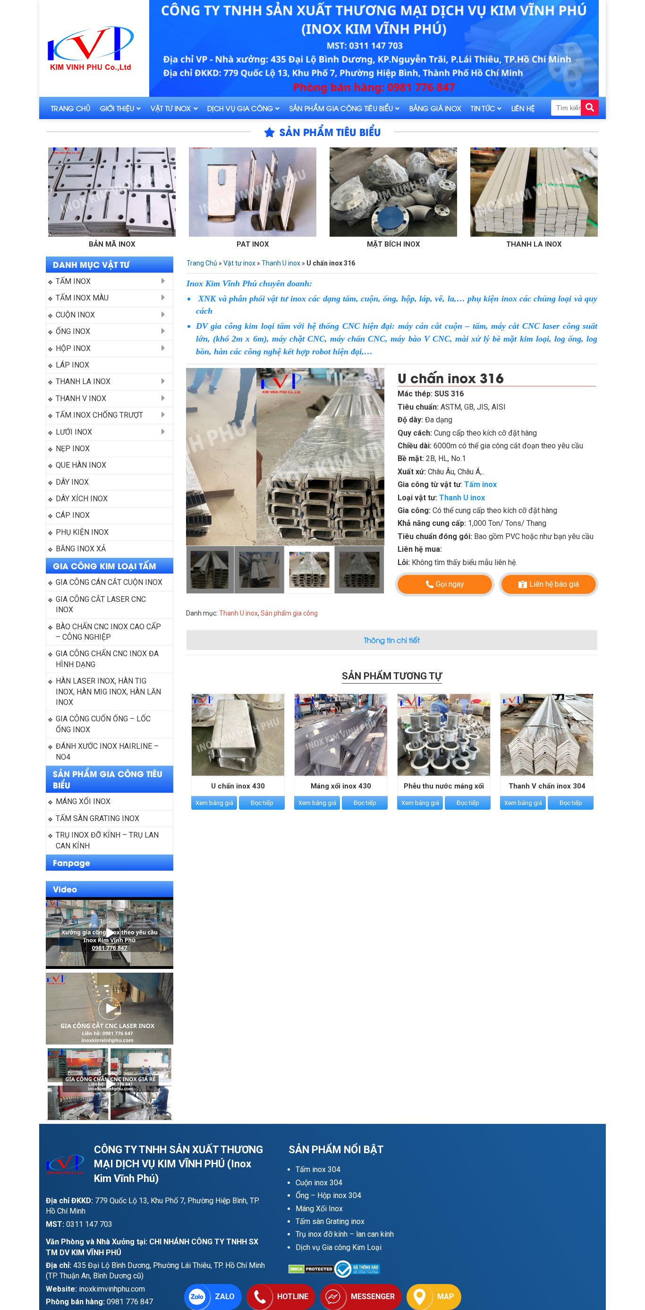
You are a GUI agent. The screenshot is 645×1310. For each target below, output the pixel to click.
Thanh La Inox (83, 381)
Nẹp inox (73, 448)
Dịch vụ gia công (240, 107)
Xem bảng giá (214, 802)
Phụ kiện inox (82, 532)
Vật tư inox (171, 107)
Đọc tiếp (262, 802)
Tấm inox (73, 281)
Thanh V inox (81, 398)
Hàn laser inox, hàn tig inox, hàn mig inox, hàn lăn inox (109, 691)
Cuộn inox (75, 314)
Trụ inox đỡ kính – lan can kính (345, 1234)
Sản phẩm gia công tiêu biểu (341, 107)
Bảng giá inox (435, 107)
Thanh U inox (281, 263)
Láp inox (72, 364)
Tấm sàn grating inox (97, 818)
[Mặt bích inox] (327, 192)
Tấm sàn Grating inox (330, 1221)
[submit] (590, 108)
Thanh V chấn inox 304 (547, 786)
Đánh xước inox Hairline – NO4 (108, 751)
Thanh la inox (468, 244)
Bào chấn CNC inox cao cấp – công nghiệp (109, 632)
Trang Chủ (71, 107)
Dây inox (72, 482)
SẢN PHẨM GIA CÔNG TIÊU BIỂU (107, 779)
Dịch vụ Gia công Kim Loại (339, 1247)
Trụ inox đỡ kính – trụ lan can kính (108, 840)
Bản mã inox (46, 244)
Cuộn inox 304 (319, 1182)
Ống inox (73, 331)
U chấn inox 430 (238, 786)
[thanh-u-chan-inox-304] (285, 457)
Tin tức (483, 107)
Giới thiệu (117, 107)
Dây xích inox (82, 498)
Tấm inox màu (82, 297)
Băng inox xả (81, 548)
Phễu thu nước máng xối (444, 786)
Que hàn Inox (81, 465)
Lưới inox (74, 432)
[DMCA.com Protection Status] (311, 1269)
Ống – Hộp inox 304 (328, 1195)
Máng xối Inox (83, 801)
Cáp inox (73, 515)
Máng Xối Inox (319, 1208)
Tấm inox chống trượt (99, 415)
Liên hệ (523, 107)
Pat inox (187, 244)
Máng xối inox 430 (341, 786)
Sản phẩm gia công (289, 613)
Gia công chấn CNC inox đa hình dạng (108, 658)
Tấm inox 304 (318, 1169)
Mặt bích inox (328, 244)
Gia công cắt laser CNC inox (102, 604)
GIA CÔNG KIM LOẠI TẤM (104, 565)
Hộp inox (73, 348)
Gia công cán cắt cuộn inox (109, 582)
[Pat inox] (187, 192)
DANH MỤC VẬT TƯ (91, 264)
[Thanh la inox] (468, 192)
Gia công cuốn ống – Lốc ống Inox (104, 724)
